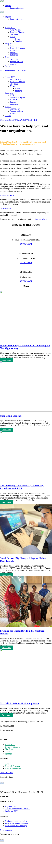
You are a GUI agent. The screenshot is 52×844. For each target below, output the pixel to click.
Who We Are (15, 30)
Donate (8, 57)
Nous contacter (6, 830)
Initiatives (14, 55)
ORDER (11, 70)
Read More (6, 360)
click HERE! (5, 208)
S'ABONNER (31, 120)
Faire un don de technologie (16, 826)
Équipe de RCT (11, 811)
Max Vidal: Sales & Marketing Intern (19, 703)
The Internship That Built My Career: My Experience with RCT (22, 487)
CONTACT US (6, 773)
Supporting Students (10, 415)
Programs (9, 43)
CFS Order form (7, 195)
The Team (14, 34)
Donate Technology (13, 768)
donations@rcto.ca (42, 219)
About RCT (10, 27)
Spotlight (18, 41)
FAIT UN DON (6, 120)
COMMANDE (19, 120)
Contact (8, 66)
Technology (15, 59)
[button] (8, 6)
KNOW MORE (26, 244)
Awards (13, 64)
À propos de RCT (12, 806)
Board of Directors (17, 32)
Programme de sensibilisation (16, 823)
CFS (12, 46)
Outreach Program (17, 48)
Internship (14, 52)
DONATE (4, 70)
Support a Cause (16, 62)
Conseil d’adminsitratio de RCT (17, 809)
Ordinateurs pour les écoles (16, 821)
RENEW (13, 50)
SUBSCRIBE (21, 70)
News (12, 37)
